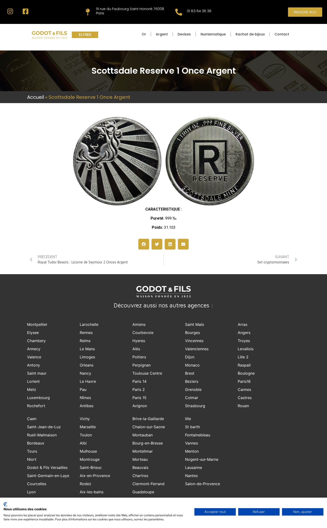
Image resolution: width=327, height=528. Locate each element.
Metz (31, 389)
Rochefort (36, 405)
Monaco (192, 365)
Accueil (35, 97)
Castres (245, 397)
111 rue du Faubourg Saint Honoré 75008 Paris (130, 11)
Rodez (85, 483)
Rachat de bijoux (250, 34)
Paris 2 (138, 389)
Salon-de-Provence (202, 483)
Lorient (33, 381)
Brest (189, 373)
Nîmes (85, 397)
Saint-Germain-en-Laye (48, 475)
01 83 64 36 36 (199, 10)
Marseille (88, 426)
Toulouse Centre (147, 373)
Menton (192, 451)
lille (188, 418)
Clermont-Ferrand (148, 483)
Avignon (139, 405)
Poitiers (139, 357)
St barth (192, 426)
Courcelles (36, 483)
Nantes (191, 475)
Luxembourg (38, 397)
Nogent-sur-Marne (201, 459)
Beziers (191, 381)
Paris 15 (139, 397)
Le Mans (87, 348)
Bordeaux (35, 443)
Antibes (86, 405)
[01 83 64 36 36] (178, 12)
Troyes (244, 340)
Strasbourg (195, 405)
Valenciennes (197, 348)
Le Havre (88, 381)
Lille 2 (243, 357)
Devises (184, 34)
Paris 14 (139, 381)
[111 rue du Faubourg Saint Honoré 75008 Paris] (87, 12)
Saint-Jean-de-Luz (44, 426)
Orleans (86, 365)
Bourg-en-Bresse (147, 443)
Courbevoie (142, 332)
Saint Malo (194, 324)
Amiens (139, 324)
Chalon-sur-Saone (148, 426)
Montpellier (37, 324)
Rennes (86, 332)
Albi (83, 443)
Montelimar (142, 451)
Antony (33, 365)
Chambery (36, 340)
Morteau (140, 459)
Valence (34, 357)
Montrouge (90, 459)
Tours (32, 451)
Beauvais (140, 467)
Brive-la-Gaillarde (148, 418)
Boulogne (246, 373)
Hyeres (138, 340)
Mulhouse (88, 451)
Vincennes (194, 340)
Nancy (85, 373)
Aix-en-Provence (95, 475)
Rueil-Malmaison (42, 435)
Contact (282, 34)
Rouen (243, 405)
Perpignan (141, 365)
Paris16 (244, 381)
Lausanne (193, 467)
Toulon (86, 435)
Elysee (33, 332)
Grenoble (193, 389)
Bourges (192, 332)
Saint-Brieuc (91, 467)
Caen (31, 418)
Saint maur (36, 373)
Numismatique (213, 34)
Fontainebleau (197, 435)
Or (144, 34)
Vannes (191, 443)
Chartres (140, 475)
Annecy (33, 348)
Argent (162, 34)
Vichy (85, 418)
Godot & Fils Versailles (47, 467)
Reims (85, 340)
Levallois (246, 348)
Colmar (191, 397)
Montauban (142, 435)
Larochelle (89, 324)
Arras (242, 324)
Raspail (244, 365)
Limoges (87, 357)
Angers (244, 332)
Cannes (244, 389)
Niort (31, 459)
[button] (143, 244)
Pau (83, 389)
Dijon (189, 357)
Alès (136, 348)
